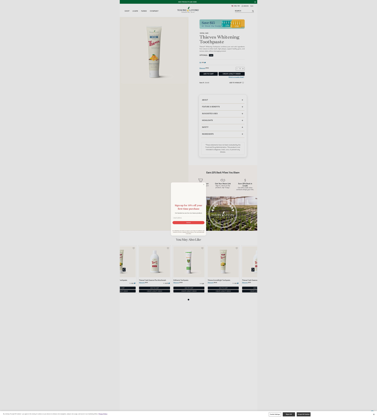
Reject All (289, 414)
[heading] (188, 207)
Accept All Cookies (303, 414)
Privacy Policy (103, 414)
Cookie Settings (275, 414)
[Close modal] (203, 184)
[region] (188, 414)
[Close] (374, 414)
